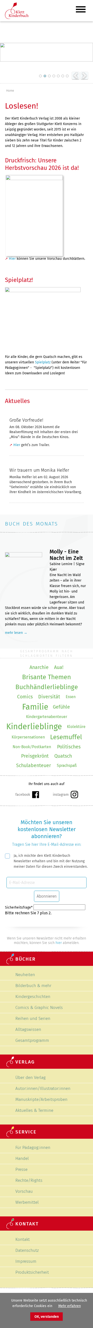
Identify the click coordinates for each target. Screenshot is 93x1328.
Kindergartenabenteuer (46, 716)
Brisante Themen (46, 677)
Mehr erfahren (69, 1306)
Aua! (58, 667)
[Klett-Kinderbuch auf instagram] (65, 794)
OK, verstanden (46, 1317)
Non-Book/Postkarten (32, 746)
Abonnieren (47, 896)
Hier (12, 259)
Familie (35, 707)
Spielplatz (43, 362)
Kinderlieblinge (34, 726)
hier (59, 943)
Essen (71, 696)
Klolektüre (76, 726)
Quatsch (63, 756)
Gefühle (61, 707)
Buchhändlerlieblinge (46, 687)
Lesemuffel (66, 737)
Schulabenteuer (33, 765)
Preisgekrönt (35, 756)
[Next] (84, 75)
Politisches (69, 747)
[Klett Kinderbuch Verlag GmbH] (17, 18)
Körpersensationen (28, 737)
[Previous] (75, 75)
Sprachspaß (67, 765)
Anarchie (39, 667)
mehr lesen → (16, 633)
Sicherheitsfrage (18, 907)
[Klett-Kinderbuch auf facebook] (27, 795)
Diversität (49, 697)
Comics (25, 697)
